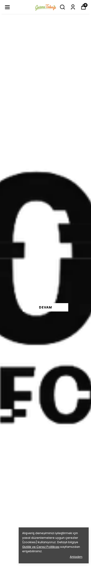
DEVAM (45, 307)
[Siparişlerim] (73, 7)
